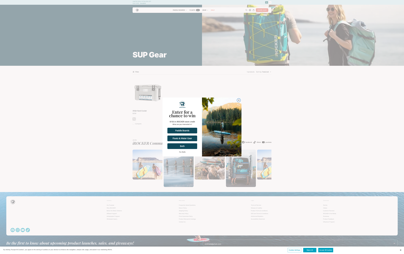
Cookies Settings (294, 250)
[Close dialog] (239, 100)
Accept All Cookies (325, 250)
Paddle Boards (182, 130)
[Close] (400, 250)
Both (182, 146)
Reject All (310, 250)
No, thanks (182, 152)
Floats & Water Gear (182, 138)
